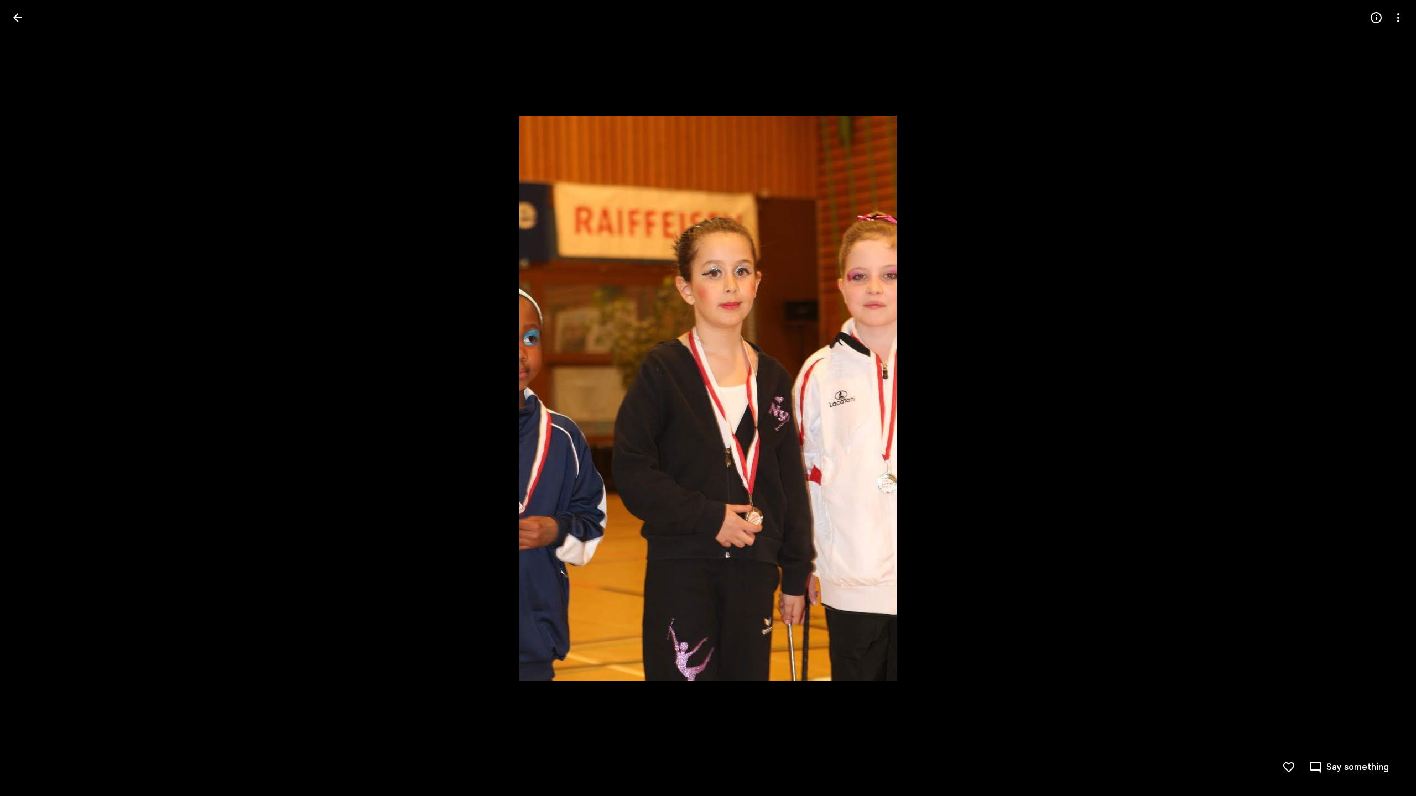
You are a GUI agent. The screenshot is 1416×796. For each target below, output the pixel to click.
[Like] (1288, 767)
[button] (30, 398)
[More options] (1398, 18)
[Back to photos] (17, 17)
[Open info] (1376, 18)
